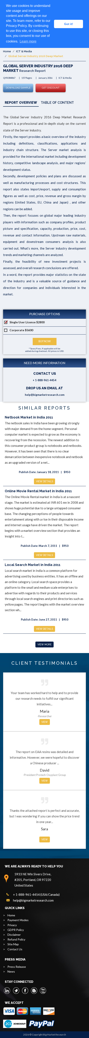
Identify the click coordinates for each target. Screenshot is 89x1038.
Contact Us (14, 949)
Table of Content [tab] (57, 103)
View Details (44, 481)
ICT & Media (24, 51)
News (11, 971)
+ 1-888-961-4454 (44, 380)
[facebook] (25, 990)
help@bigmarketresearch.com (44, 394)
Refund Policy (16, 939)
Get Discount (50, 87)
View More (44, 644)
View (44, 722)
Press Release (16, 966)
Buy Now (44, 341)
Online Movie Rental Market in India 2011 (38, 491)
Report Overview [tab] (21, 103)
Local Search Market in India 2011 (32, 565)
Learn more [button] (28, 41)
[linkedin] (7, 990)
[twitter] (16, 990)
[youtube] (43, 990)
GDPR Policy (15, 930)
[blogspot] (34, 990)
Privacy (12, 925)
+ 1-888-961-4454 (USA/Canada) (36, 894)
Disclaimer (14, 934)
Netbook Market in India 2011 (29, 417)
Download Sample (18, 87)
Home (7, 51)
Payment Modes (18, 920)
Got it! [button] (68, 24)
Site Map (13, 944)
